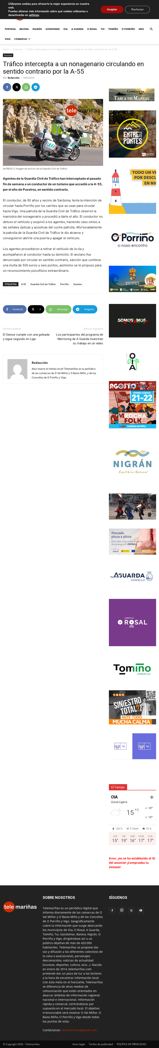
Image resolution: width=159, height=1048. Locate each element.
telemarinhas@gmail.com (79, 1030)
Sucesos (17, 49)
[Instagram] (121, 910)
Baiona (24, 28)
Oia (65, 28)
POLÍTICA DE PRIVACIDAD (131, 1044)
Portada (10, 28)
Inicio (6, 49)
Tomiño (113, 28)
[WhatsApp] (26, 87)
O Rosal (92, 28)
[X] (16, 87)
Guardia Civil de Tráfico (43, 284)
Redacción (13, 77)
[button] (151, 29)
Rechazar (137, 9)
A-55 (23, 284)
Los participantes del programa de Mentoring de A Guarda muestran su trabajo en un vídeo (79, 339)
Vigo (8, 38)
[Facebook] (7, 87)
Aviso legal (78, 1044)
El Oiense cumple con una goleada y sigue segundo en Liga (26, 337)
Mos (141, 28)
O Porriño (128, 28)
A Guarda (77, 28)
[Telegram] (35, 87)
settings (34, 15)
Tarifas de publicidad (101, 1044)
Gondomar (53, 28)
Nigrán (37, 28)
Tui (103, 28)
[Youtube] (140, 910)
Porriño (64, 284)
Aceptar (112, 9)
